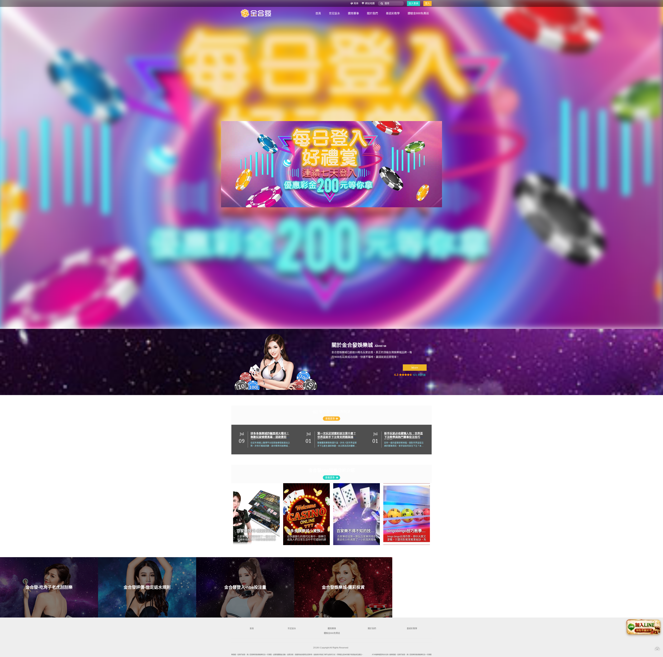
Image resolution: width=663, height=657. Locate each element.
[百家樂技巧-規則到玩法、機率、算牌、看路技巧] (256, 514)
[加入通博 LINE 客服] (643, 628)
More (414, 367)
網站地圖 (370, 3)
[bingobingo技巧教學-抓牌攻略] (406, 514)
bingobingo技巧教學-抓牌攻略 (412, 531)
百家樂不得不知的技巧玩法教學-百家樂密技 (373, 531)
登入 (427, 3)
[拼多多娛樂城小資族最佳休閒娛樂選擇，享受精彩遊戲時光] (306, 514)
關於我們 (372, 13)
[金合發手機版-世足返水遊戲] (152, 164)
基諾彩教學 (393, 13)
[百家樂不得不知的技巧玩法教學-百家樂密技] (356, 514)
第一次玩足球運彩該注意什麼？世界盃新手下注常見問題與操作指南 (270, 437)
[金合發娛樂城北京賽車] (257, 13)
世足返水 (334, 13)
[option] (264, 439)
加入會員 (413, 3)
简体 (356, 3)
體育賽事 (353, 13)
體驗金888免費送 (418, 13)
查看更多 (330, 418)
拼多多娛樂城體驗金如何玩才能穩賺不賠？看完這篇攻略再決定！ (403, 437)
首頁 (318, 13)
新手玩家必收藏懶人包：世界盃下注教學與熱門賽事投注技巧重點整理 (336, 437)
